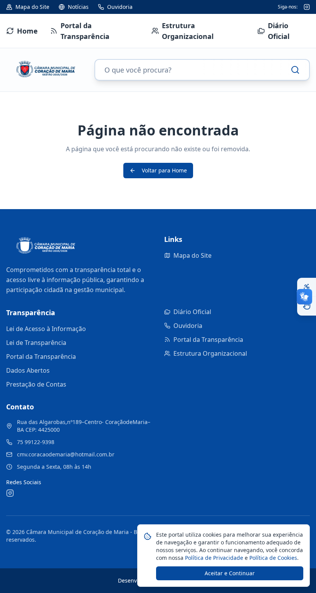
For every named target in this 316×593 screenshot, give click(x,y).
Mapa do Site (192, 255)
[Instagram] (307, 7)
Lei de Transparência (36, 342)
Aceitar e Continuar (230, 573)
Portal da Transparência (41, 356)
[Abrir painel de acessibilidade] (307, 287)
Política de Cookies (272, 557)
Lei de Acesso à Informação (46, 328)
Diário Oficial (192, 311)
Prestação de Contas (36, 384)
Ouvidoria (187, 325)
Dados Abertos (28, 370)
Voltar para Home (164, 170)
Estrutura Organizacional (210, 353)
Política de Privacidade (213, 557)
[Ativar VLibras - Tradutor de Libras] (307, 306)
